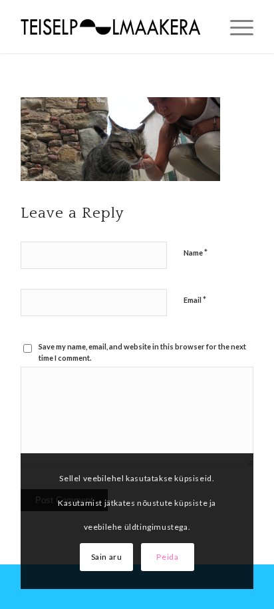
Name (195, 252)
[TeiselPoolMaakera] (114, 26)
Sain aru (106, 557)
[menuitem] (235, 26)
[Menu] (235, 26)
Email (195, 299)
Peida (167, 557)
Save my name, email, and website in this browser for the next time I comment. (142, 352)
